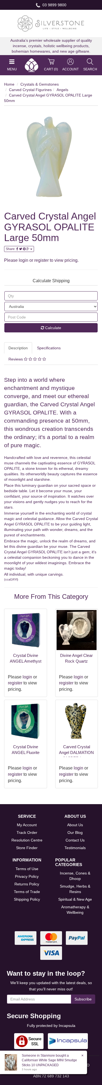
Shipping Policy (27, 899)
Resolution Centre (26, 840)
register (41, 260)
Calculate (52, 328)
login (23, 260)
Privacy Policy (27, 876)
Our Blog (75, 832)
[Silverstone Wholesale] (51, 23)
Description (18, 348)
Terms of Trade (27, 891)
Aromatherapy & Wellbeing (75, 910)
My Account (27, 825)
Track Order (27, 832)
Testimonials (75, 848)
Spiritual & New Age (75, 899)
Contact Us (75, 840)
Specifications (49, 348)
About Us (75, 825)
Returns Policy (26, 884)
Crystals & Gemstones (39, 84)
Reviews (16, 359)
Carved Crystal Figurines (30, 90)
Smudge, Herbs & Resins (75, 889)
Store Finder (27, 848)
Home (9, 84)
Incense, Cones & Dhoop (75, 876)
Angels (62, 90)
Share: (11, 249)
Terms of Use (27, 869)
